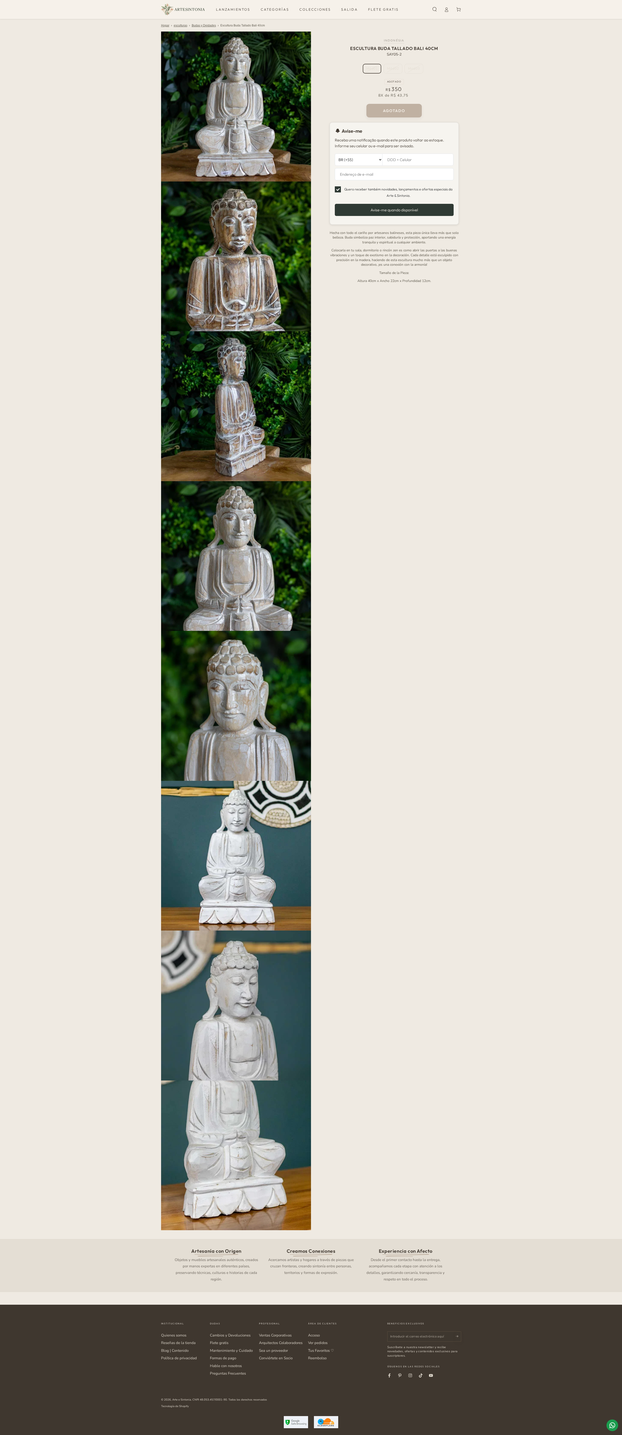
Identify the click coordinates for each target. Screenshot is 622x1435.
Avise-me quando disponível (394, 209)
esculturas (180, 25)
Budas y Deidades (204, 25)
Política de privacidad (179, 1358)
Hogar (165, 25)
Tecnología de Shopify (175, 1406)
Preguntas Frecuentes (228, 1373)
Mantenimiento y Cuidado (231, 1350)
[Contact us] (612, 1425)
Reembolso (317, 1358)
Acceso (314, 1335)
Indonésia (394, 40)
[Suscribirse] (458, 1336)
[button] (435, 9)
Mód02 (394, 70)
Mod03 (415, 70)
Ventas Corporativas (275, 1335)
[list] (311, 1264)
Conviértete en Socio (276, 1358)
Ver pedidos (318, 1342)
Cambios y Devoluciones (230, 1335)
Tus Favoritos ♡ (321, 1350)
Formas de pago (223, 1358)
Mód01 (373, 70)
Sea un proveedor (273, 1350)
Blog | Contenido (175, 1350)
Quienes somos (173, 1335)
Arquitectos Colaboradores (280, 1342)
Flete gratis (219, 1342)
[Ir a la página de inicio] (183, 9)
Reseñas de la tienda (178, 1342)
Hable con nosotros (226, 1365)
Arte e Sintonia (181, 1400)
